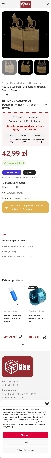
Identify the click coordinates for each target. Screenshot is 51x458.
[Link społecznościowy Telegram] (16, 187)
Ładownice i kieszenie (28, 83)
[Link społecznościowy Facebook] (10, 187)
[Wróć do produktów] (7, 95)
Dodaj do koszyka (12, 172)
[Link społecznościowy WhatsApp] (13, 187)
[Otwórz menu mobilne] (3, 4)
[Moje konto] (47, 4)
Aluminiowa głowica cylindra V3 (36, 318)
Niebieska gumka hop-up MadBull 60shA (12, 318)
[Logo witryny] (25, 4)
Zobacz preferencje (25, 450)
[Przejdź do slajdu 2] (25, 344)
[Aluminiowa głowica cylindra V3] (37, 296)
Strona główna (9, 83)
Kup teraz (29, 172)
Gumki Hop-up (11, 311)
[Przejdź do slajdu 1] (23, 344)
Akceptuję (25, 435)
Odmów (25, 442)
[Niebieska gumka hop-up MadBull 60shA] (13, 296)
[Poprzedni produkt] (3, 95)
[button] (47, 403)
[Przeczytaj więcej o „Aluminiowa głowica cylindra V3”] (45, 337)
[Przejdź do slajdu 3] (28, 344)
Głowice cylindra (36, 311)
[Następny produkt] (10, 95)
